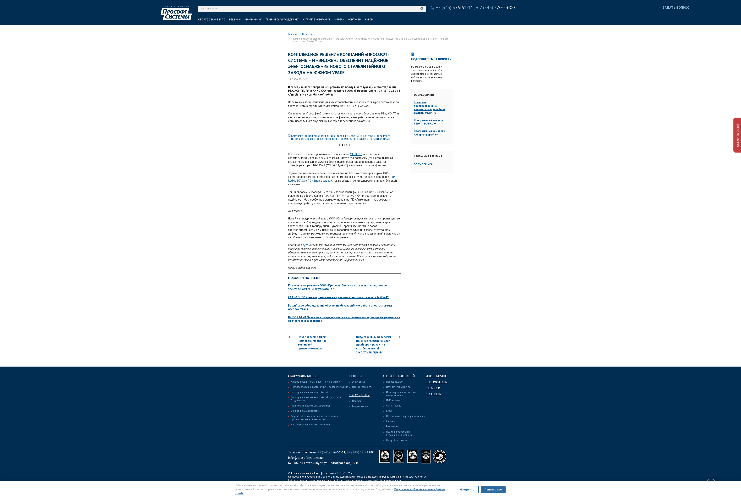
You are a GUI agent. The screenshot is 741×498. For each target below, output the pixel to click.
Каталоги (433, 388)
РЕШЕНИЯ (235, 19)
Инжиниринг (436, 376)
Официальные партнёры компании (405, 416)
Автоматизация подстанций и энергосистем (315, 381)
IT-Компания (393, 400)
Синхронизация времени (305, 410)
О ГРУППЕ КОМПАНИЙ (316, 19)
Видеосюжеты (360, 406)
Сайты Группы (394, 405)
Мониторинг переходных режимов (311, 405)
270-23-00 (495, 7)
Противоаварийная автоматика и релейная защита (319, 387)
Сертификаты (436, 382)
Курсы (389, 410)
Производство (394, 381)
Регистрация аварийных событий (309, 392)
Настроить (467, 489)
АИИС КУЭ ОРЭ (423, 163)
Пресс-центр (359, 395)
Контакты (434, 394)
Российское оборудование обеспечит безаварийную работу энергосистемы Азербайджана (340, 307)
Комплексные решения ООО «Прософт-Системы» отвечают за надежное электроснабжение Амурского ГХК (337, 287)
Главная (292, 34)
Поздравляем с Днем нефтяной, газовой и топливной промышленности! (312, 342)
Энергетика (358, 381)
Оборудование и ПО (304, 376)
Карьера (391, 421)
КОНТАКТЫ (354, 19)
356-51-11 (454, 7)
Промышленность (362, 387)
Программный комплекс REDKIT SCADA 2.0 (429, 121)
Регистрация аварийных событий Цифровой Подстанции (316, 399)
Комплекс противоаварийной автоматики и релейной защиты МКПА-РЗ (429, 107)
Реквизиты (392, 426)
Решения (356, 376)
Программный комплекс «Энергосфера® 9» (429, 132)
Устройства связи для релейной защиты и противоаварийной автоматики (314, 417)
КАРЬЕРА (339, 19)
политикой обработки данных (383, 480)
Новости (307, 34)
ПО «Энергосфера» (320, 180)
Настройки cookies (396, 440)
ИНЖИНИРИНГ (252, 19)
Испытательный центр (398, 387)
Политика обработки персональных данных (399, 433)
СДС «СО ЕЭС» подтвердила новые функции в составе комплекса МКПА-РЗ (338, 297)
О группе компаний (399, 376)
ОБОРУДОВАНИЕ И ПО (211, 19)
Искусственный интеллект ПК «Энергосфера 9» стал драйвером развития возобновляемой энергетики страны (373, 344)
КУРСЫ (369, 19)
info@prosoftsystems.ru (305, 458)
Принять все (493, 489)
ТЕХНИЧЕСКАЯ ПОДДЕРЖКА (282, 19)
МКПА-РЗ (356, 154)
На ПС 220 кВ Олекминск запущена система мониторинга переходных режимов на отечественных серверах (344, 319)
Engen (305, 245)
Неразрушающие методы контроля (311, 424)
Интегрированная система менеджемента (401, 393)
